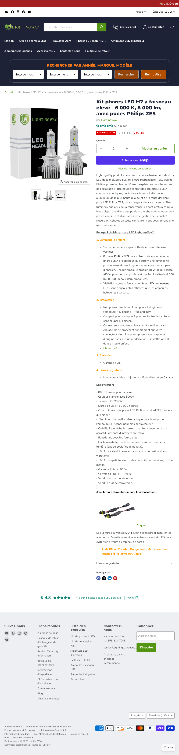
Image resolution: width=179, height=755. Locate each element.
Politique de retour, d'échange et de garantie (48, 642)
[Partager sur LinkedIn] (110, 578)
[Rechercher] (101, 27)
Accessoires (45, 51)
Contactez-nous (70, 51)
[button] (36, 195)
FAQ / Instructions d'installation (50, 734)
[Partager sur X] (104, 578)
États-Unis (162, 11)
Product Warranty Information (19, 730)
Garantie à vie (112, 363)
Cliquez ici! (110, 348)
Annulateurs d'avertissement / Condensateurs (125, 492)
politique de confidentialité (52, 730)
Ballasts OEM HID (81, 660)
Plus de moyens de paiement (135, 168)
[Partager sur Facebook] (98, 578)
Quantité (101, 140)
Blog (40, 693)
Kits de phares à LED (33, 41)
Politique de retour (97, 51)
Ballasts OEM (62, 41)
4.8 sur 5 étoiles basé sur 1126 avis (98, 598)
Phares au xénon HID (90, 41)
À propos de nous (47, 633)
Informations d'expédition (17, 734)
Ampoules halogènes (18, 51)
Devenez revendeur (48, 698)
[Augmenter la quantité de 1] (126, 148)
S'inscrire (146, 647)
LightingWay (109, 120)
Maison (9, 41)
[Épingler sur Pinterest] (115, 578)
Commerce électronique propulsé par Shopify (27, 744)
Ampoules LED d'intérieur (127, 41)
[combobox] (28, 74)
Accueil (9, 92)
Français (139, 11)
